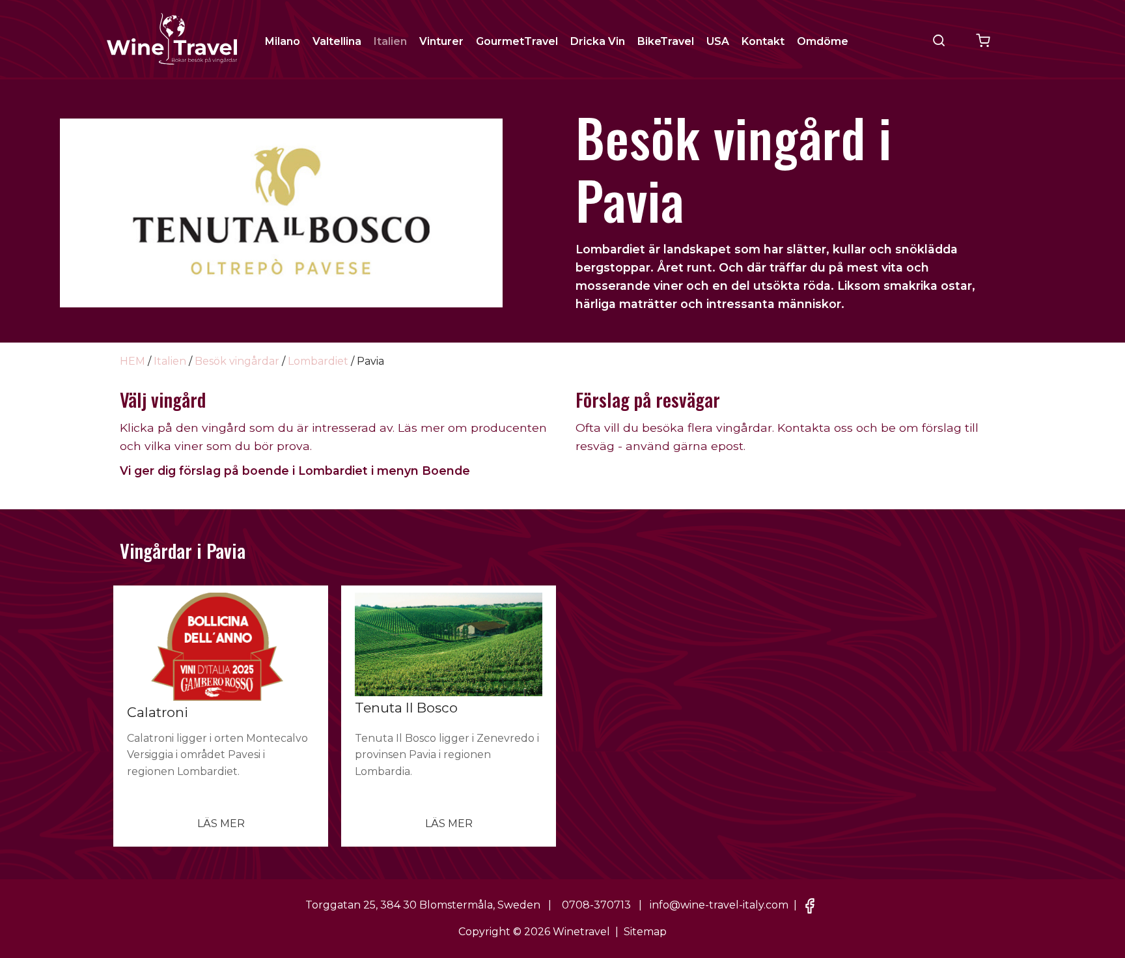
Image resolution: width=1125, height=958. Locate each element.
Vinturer (441, 41)
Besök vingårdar (237, 361)
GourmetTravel (517, 41)
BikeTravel (665, 41)
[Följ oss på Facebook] (809, 905)
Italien (390, 41)
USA (717, 41)
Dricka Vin (597, 41)
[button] (939, 40)
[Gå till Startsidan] (172, 38)
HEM (132, 361)
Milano (282, 41)
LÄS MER (221, 823)
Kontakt (763, 41)
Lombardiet (318, 361)
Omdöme (822, 41)
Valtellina (336, 41)
